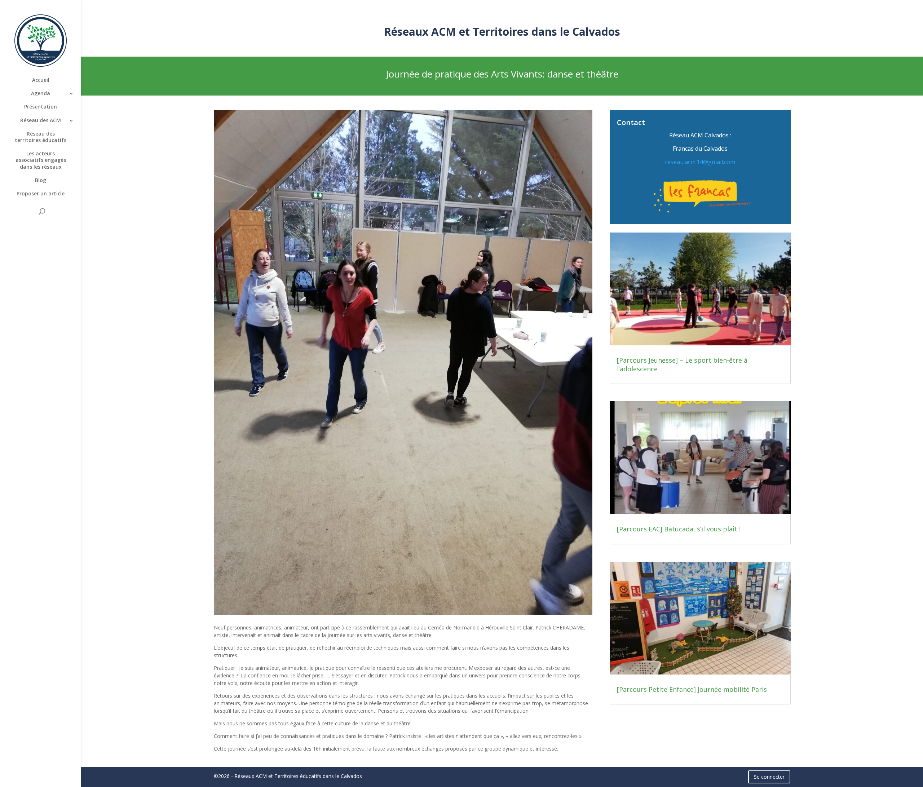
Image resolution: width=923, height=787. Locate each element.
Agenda (40, 93)
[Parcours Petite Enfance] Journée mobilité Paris (692, 689)
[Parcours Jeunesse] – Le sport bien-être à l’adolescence (682, 364)
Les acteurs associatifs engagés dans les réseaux (41, 160)
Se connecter (769, 776)
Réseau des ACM (40, 120)
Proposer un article (41, 193)
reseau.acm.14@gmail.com (700, 162)
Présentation (40, 106)
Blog (40, 180)
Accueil (40, 80)
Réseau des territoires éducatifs (40, 137)
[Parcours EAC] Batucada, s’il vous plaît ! (679, 529)
